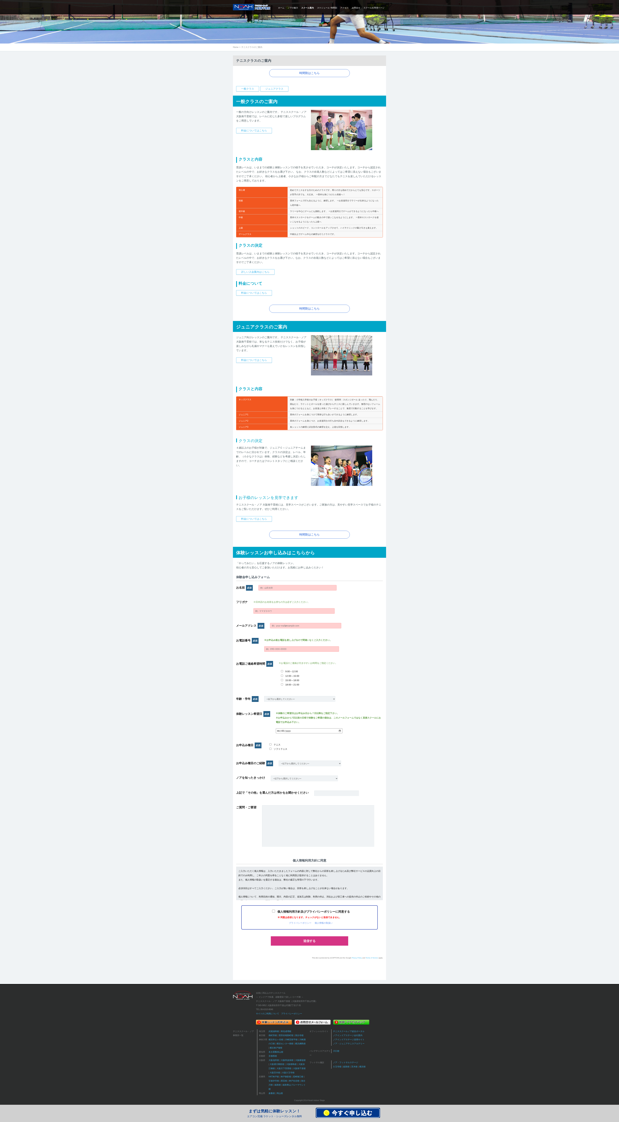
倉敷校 (272, 1093)
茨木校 (354, 1066)
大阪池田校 (274, 1060)
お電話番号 (246, 640)
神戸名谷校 (294, 1081)
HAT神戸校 (274, 1076)
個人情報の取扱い (324, 923)
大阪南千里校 (299, 1068)
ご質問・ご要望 (246, 807)
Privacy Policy (357, 958)
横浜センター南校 (285, 1043)
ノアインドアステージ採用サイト (348, 1039)
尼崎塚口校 (298, 1076)
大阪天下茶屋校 (284, 1068)
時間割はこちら (309, 73)
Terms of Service (372, 958)
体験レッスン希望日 (252, 713)
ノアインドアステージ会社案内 (347, 1035)
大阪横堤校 (300, 1060)
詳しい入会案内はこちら (255, 272)
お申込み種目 (248, 745)
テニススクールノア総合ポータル (348, 1031)
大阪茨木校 (275, 1072)
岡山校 (280, 1093)
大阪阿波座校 (287, 1060)
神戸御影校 (286, 1076)
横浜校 (362, 1066)
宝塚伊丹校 (274, 1081)
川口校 (336, 1051)
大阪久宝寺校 (288, 1072)
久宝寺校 (337, 1066)
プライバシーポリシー (300, 923)
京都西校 (273, 1056)
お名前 (244, 587)
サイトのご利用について (267, 1013)
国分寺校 (299, 1035)
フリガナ (242, 602)
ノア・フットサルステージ (345, 1062)
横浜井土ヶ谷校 (276, 1039)
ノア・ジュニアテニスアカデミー (348, 1043)
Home (235, 47)
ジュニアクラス (274, 88)
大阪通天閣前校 (277, 1064)
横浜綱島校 (300, 1043)
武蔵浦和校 (274, 1031)
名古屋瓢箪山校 (276, 1052)
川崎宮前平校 (291, 1039)
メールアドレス (249, 625)
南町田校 (273, 1035)
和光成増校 (286, 1031)
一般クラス (247, 88)
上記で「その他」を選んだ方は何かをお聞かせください (272, 792)
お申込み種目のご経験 (254, 763)
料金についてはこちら (254, 130)
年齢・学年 (246, 698)
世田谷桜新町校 (286, 1035)
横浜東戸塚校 (276, 1048)
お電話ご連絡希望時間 (254, 663)
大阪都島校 (291, 1064)
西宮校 (284, 1081)
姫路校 (278, 1085)
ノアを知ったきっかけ (250, 777)
